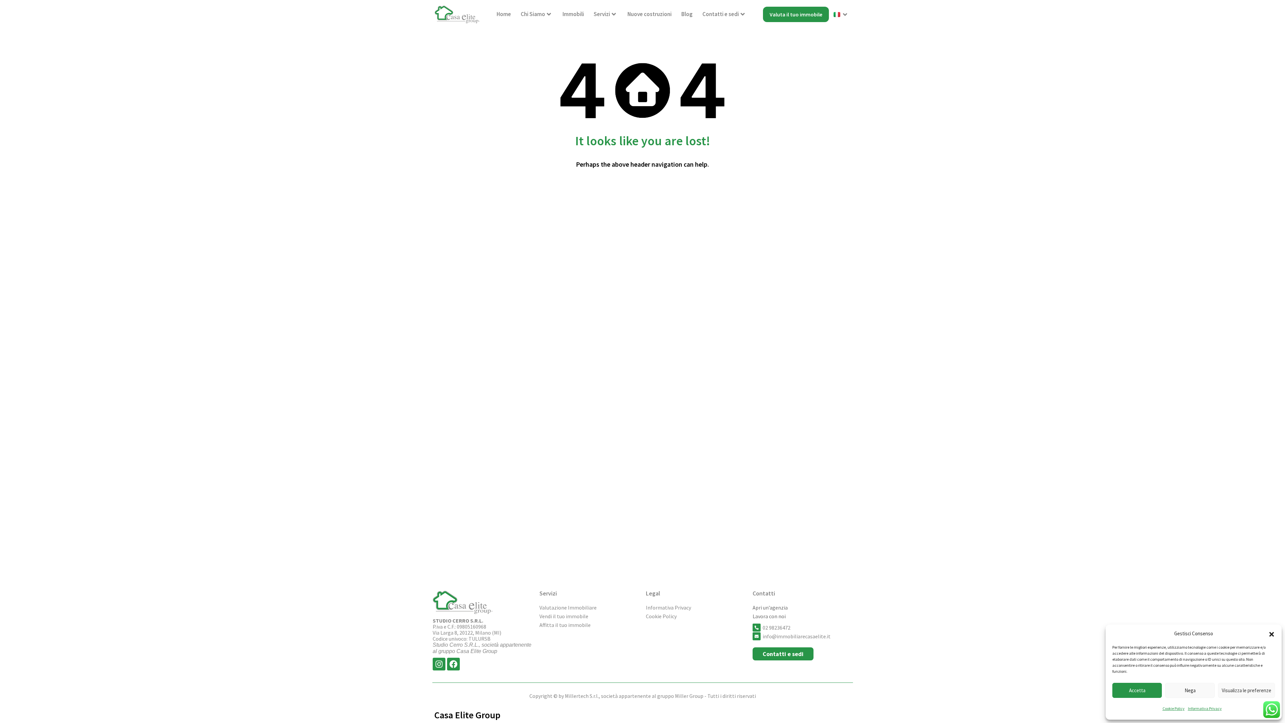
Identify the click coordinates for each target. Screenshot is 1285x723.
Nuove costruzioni (649, 14)
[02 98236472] (757, 628)
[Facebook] (453, 664)
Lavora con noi (769, 616)
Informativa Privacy (1205, 708)
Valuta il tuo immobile (796, 14)
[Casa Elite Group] (457, 14)
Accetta (1137, 690)
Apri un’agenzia (770, 607)
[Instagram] (439, 664)
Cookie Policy (1174, 708)
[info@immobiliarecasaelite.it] (757, 636)
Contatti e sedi (720, 14)
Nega (1190, 690)
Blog (687, 14)
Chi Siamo (533, 14)
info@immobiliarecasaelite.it (797, 636)
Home (504, 14)
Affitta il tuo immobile (565, 625)
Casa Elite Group (467, 715)
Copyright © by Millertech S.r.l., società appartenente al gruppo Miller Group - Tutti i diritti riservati (642, 696)
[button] (1271, 633)
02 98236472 (776, 627)
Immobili (573, 14)
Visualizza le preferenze (1246, 690)
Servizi (602, 14)
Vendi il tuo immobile (563, 616)
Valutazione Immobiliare (568, 607)
